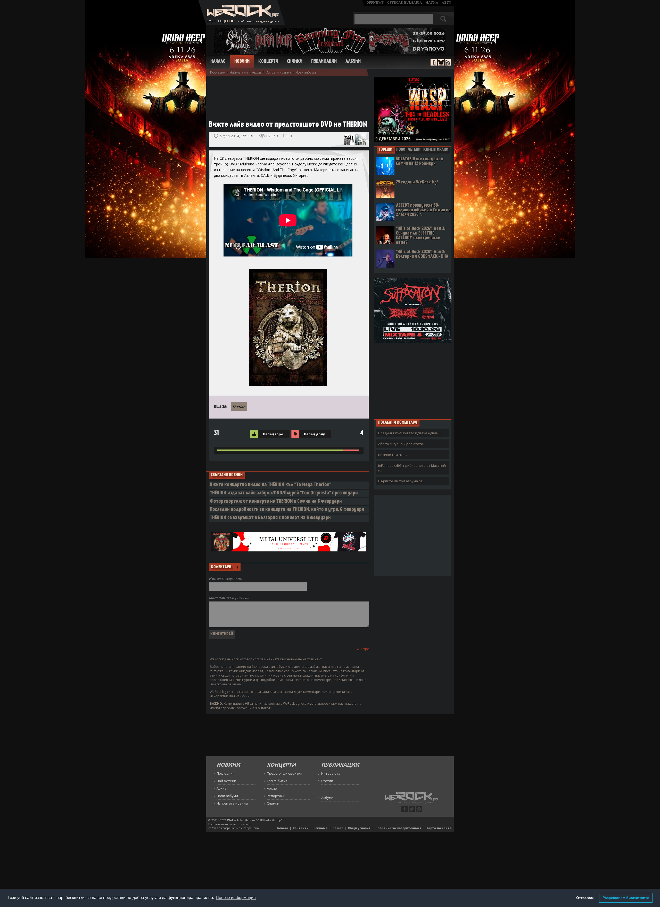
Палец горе (273, 434)
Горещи (385, 150)
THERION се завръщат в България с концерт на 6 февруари (270, 518)
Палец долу (314, 434)
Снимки (294, 61)
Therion (238, 406)
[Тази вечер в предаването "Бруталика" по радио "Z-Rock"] (349, 139)
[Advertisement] (286, 95)
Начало (218, 61)
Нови (400, 150)
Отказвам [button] (584, 898)
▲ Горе (362, 648)
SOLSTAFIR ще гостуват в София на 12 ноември (419, 161)
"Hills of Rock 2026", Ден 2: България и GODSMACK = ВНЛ (422, 254)
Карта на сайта (439, 828)
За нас (338, 828)
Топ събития (277, 780)
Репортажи (276, 795)
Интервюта (330, 773)
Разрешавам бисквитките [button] (626, 898)
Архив (256, 72)
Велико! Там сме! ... (393, 454)
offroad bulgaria (404, 2)
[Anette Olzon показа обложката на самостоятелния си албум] (360, 139)
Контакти (301, 828)
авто (446, 2)
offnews (375, 2)
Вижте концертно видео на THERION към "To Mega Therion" (270, 485)
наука (431, 2)
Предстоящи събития (284, 773)
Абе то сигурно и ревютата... (401, 444)
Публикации (324, 61)
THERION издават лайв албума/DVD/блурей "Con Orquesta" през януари (284, 493)
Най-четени (239, 72)
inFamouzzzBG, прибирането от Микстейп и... (412, 467)
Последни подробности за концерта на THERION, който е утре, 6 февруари (287, 509)
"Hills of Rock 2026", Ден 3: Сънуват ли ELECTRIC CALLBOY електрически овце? (420, 236)
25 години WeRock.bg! (417, 182)
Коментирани (435, 150)
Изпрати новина (278, 72)
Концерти (268, 61)
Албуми (353, 61)
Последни (217, 72)
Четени (414, 150)
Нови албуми (305, 72)
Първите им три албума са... (401, 481)
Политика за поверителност (398, 828)
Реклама (321, 828)
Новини (242, 61)
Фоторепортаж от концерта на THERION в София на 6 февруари (276, 501)
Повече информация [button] (236, 897)
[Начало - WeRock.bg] (241, 23)
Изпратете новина (232, 803)
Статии (327, 780)
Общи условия (359, 828)
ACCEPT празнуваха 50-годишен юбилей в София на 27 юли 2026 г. (423, 210)
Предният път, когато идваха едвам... (409, 433)
